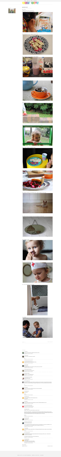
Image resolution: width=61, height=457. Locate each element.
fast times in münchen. (27, 421)
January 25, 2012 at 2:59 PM (28, 353)
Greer (25, 387)
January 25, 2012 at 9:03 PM (28, 389)
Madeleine (26, 396)
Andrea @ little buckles (27, 369)
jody (25, 401)
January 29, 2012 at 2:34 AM (28, 426)
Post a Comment (24, 444)
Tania (25, 351)
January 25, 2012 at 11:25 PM (28, 403)
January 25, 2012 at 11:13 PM (28, 399)
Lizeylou (26, 364)
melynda (26, 355)
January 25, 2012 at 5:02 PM (28, 367)
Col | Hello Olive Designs (28, 405)
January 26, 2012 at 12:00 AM (28, 407)
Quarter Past (25, 7)
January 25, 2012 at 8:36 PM (28, 379)
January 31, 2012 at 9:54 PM (28, 437)
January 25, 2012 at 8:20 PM (28, 375)
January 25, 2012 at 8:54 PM (28, 385)
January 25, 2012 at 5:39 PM (28, 371)
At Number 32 (26, 373)
